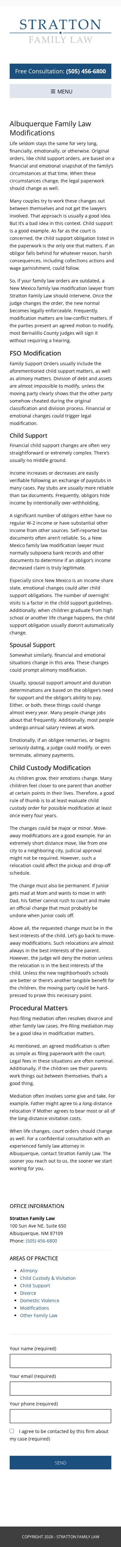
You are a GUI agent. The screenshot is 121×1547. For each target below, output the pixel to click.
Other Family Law (38, 1315)
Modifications (34, 1308)
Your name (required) (33, 1348)
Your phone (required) (34, 1404)
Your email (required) (33, 1376)
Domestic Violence (39, 1300)
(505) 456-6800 (86, 71)
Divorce (28, 1293)
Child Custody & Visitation (48, 1278)
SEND (60, 1463)
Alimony (28, 1270)
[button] (62, 91)
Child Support (35, 1285)
